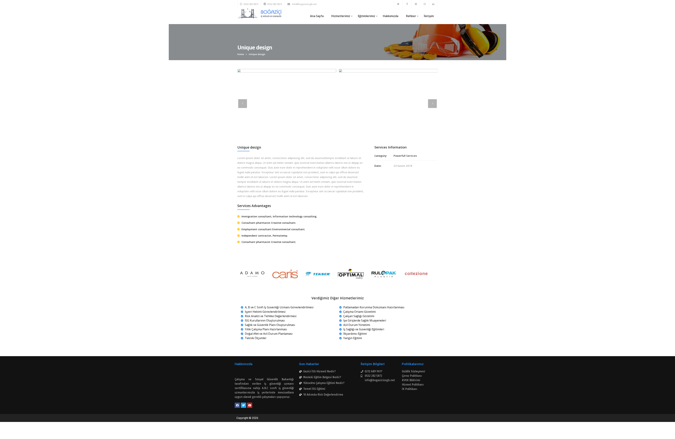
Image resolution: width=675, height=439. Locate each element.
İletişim (429, 16)
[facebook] (407, 4)
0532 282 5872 (251, 4)
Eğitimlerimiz (366, 16)
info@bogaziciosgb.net (304, 4)
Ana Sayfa (317, 16)
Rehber (411, 16)
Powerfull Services (405, 155)
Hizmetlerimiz (340, 16)
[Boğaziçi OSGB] (259, 13)
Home (240, 54)
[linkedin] (433, 4)
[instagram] (424, 4)
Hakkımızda (390, 16)
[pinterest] (416, 4)
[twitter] (398, 4)
